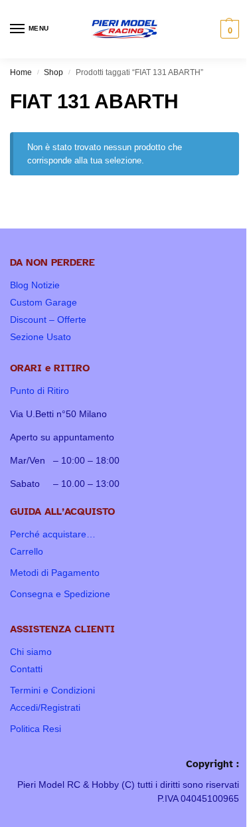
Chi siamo (31, 651)
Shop (53, 72)
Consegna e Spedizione (60, 594)
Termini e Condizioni (52, 690)
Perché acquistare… (53, 534)
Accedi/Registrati (45, 707)
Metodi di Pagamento (55, 572)
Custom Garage (43, 302)
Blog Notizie (35, 285)
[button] (228, 29)
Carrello (26, 551)
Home (21, 72)
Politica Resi (35, 728)
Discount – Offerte (48, 319)
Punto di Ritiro (39, 390)
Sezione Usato (40, 336)
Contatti (26, 669)
